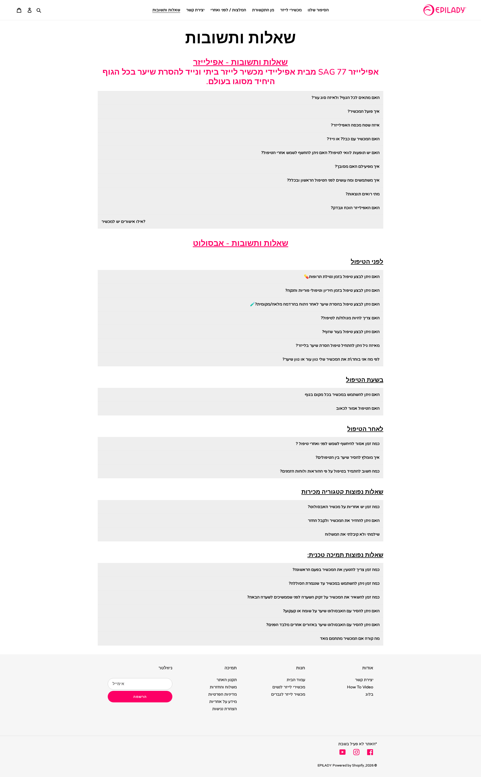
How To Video (360, 687)
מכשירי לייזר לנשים (288, 687)
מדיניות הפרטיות (222, 694)
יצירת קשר (364, 679)
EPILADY (325, 765)
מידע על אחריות (223, 701)
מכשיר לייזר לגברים (288, 694)
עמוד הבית (296, 679)
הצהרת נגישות (224, 708)
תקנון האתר (226, 679)
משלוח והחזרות (223, 687)
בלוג (369, 694)
